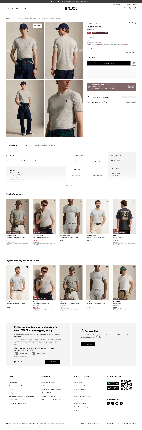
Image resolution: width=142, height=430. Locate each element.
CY (101, 423)
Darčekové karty (79, 400)
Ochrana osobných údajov (17, 403)
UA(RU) (134, 423)
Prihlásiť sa (52, 362)
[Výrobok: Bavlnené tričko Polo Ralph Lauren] (17, 216)
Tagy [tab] (25, 145)
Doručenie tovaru (79, 389)
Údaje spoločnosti (41, 423)
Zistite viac (88, 344)
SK (127, 423)
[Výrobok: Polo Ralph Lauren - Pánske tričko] (124, 282)
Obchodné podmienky (48, 382)
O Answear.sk (13, 382)
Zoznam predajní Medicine (82, 396)
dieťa (18, 8)
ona (7, 8)
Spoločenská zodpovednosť (17, 400)
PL (118, 423)
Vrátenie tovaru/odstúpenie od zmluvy (86, 386)
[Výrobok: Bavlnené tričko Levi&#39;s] (124, 216)
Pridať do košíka (108, 63)
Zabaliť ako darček (80, 403)
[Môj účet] (124, 8)
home (24, 8)
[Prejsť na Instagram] (112, 403)
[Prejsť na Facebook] (108, 403)
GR (107, 423)
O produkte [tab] (13, 145)
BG (98, 423)
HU (113, 423)
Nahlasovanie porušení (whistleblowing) (21, 396)
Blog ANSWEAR (46, 393)
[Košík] (135, 8)
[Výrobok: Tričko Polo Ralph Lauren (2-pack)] (71, 216)
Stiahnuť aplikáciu (131, 86)
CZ (104, 423)
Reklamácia (78, 382)
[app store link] (113, 388)
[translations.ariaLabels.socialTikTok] (121, 403)
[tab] (44, 145)
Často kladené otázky (81, 407)
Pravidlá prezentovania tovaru (51, 389)
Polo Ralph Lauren (93, 23)
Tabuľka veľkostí (131, 52)
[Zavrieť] (134, 1)
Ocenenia (12, 389)
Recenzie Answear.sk (15, 386)
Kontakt (76, 410)
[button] (111, 57)
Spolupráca (12, 393)
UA (130, 423)
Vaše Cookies (51, 423)
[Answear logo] (71, 8)
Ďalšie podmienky (47, 386)
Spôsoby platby (79, 393)
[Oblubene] (130, 8)
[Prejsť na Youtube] (116, 403)
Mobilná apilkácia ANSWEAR (50, 400)
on (12, 8)
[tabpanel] (71, 167)
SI (124, 423)
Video (39, 26)
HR (110, 423)
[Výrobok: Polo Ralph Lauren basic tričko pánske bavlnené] (44, 216)
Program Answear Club (48, 396)
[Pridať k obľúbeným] (134, 63)
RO (121, 423)
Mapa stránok (60, 423)
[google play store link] (113, 383)
